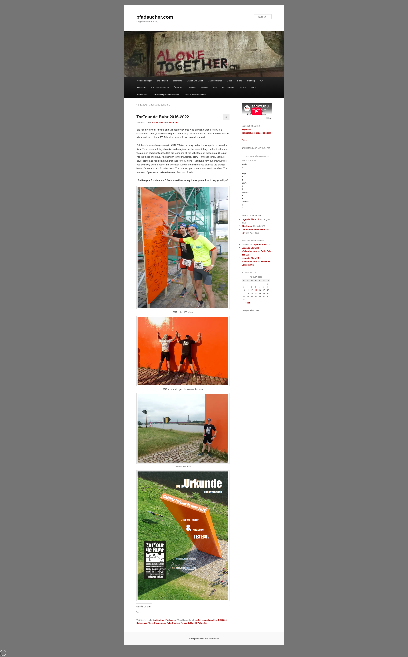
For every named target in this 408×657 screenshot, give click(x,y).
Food (215, 87)
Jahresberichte (215, 80)
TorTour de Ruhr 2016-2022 (162, 117)
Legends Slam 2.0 (250, 219)
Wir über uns (228, 87)
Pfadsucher (172, 122)
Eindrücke (177, 80)
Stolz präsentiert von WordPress (204, 638)
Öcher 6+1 (178, 87)
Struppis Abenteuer (160, 87)
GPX (253, 87)
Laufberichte (158, 620)
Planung (251, 80)
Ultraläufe (141, 87)
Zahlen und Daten (195, 80)
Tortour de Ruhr (188, 622)
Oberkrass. (247, 225)
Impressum (142, 94)
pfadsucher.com (154, 16)
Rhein (150, 622)
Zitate (239, 80)
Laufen (198, 620)
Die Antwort (162, 80)
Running (176, 622)
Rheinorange (160, 622)
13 (256, 290)
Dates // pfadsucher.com (195, 94)
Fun (261, 80)
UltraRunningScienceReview (166, 94)
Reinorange (141, 622)
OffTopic (243, 87)
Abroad (204, 87)
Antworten (201, 622)
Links (229, 80)
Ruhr (169, 622)
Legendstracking (209, 620)
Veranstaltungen (144, 80)
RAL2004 (222, 620)
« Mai (247, 302)
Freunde (192, 87)
